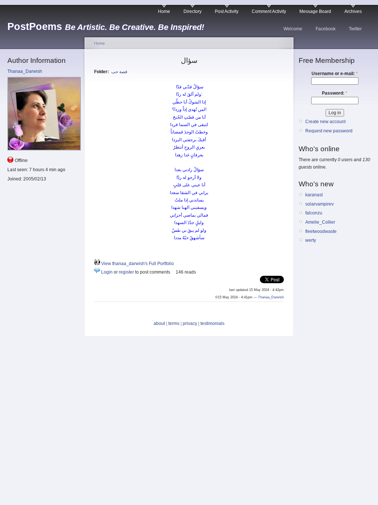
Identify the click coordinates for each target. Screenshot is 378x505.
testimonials (212, 323)
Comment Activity (269, 11)
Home (164, 11)
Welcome (293, 28)
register (126, 272)
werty (310, 240)
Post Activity (226, 11)
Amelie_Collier (320, 222)
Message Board (315, 11)
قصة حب (119, 71)
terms (173, 323)
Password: (334, 93)
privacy (190, 323)
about (159, 323)
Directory (192, 11)
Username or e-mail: (335, 73)
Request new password (329, 130)
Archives (353, 11)
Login (107, 272)
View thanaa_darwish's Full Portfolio (137, 263)
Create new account (325, 121)
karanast (314, 194)
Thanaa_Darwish (24, 71)
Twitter (355, 28)
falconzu (313, 213)
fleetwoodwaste (321, 231)
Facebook (326, 28)
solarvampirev (319, 204)
